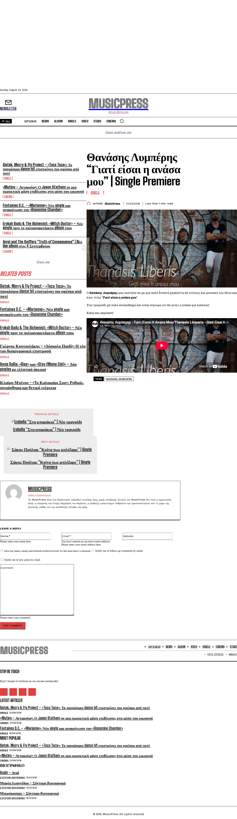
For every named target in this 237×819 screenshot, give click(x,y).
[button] (122, 121)
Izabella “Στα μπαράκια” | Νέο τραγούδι (47, 429)
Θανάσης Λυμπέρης (119, 379)
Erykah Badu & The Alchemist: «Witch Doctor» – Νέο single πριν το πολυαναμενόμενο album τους (43, 225)
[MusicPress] (90, 203)
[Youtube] (47, 512)
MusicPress (112, 203)
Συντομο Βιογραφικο (12, 777)
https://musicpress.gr (39, 495)
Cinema (8, 196)
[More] (231, 203)
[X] (206, 203)
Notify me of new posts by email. (22, 559)
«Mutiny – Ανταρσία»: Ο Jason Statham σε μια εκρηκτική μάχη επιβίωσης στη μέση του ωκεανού (43, 189)
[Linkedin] (218, 203)
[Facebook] (193, 203)
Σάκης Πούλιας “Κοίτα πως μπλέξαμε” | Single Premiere (50, 465)
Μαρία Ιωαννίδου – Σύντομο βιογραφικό (33, 783)
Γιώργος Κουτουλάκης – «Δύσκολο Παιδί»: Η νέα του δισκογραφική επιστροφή (43, 348)
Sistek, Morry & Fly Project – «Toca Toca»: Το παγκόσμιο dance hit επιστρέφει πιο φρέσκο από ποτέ (41, 168)
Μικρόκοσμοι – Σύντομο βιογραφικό (29, 793)
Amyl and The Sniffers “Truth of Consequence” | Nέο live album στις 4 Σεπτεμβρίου (42, 243)
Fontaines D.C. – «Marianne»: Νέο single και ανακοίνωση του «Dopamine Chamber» (36, 207)
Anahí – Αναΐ (9, 772)
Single (7, 178)
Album (7, 251)
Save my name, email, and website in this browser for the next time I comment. (47, 550)
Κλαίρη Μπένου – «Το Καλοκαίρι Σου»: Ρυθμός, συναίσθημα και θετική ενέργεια (42, 385)
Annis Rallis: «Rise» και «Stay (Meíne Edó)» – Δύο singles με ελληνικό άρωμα (38, 367)
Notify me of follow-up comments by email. (119, 550)
